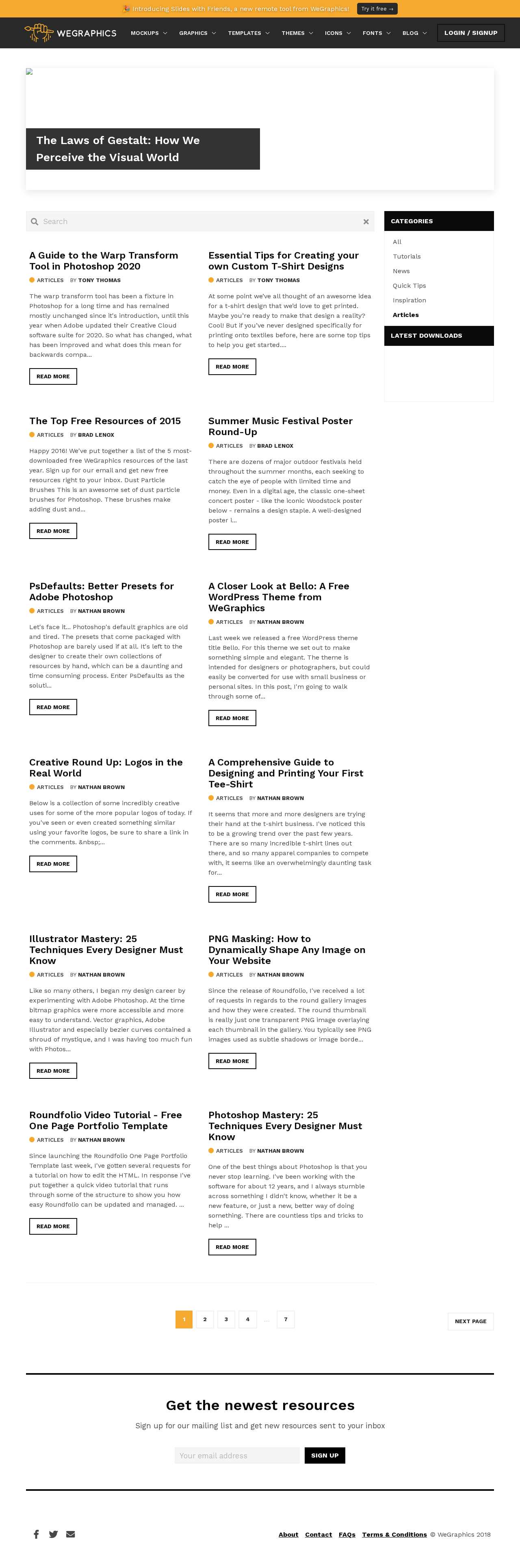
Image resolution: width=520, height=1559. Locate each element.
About (289, 1534)
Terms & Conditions (394, 1534)
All (397, 242)
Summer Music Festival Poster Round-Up (280, 426)
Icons (333, 33)
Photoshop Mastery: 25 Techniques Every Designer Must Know (285, 1126)
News (401, 271)
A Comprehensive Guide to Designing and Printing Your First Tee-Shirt (286, 773)
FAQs (347, 1534)
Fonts (372, 33)
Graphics (193, 33)
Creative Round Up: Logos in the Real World (106, 768)
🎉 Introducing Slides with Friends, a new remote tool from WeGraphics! (258, 9)
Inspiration (409, 300)
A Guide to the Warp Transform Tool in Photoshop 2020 (103, 261)
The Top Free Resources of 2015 (105, 421)
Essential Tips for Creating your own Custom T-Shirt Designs (283, 261)
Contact (318, 1534)
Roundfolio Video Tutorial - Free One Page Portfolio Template (105, 1120)
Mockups (145, 33)
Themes (293, 33)
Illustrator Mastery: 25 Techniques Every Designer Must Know (106, 949)
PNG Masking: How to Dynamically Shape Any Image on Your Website (287, 949)
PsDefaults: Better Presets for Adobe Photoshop (101, 591)
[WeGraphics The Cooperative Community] (70, 33)
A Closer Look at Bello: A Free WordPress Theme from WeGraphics (278, 597)
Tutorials (407, 256)
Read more (53, 376)
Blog (410, 33)
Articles (50, 280)
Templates (244, 33)
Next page (471, 1321)
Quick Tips (409, 285)
